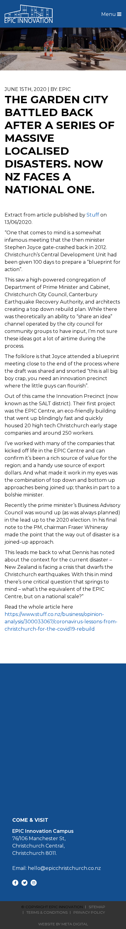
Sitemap (97, 906)
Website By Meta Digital (63, 924)
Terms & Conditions (47, 912)
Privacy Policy (89, 912)
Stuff (93, 215)
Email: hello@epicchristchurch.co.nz (56, 868)
